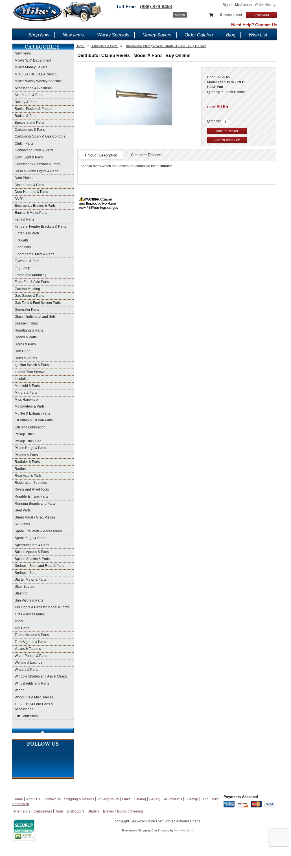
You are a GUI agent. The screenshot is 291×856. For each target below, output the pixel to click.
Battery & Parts (26, 102)
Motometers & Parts (30, 406)
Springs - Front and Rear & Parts (39, 566)
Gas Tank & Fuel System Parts (38, 303)
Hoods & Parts (26, 337)
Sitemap (191, 799)
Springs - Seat (25, 573)
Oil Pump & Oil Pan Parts (34, 420)
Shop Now (38, 34)
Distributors (75, 811)
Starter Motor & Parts (30, 579)
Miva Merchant (183, 830)
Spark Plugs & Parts (30, 538)
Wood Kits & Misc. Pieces (34, 697)
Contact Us (52, 799)
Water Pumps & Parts (31, 656)
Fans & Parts (24, 219)
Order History (265, 5)
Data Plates (23, 178)
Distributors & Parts (29, 185)
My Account (244, 5)
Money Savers (157, 34)
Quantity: (214, 121)
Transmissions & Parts (32, 635)
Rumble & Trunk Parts (31, 496)
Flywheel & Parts (27, 261)
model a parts (189, 821)
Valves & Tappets (28, 649)
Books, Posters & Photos (33, 109)
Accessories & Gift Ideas (33, 88)
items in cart (231, 15)
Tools (19, 621)
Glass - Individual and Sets (35, 317)
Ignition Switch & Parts (32, 365)
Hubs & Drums (26, 358)
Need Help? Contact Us (254, 24)
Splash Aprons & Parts (32, 552)
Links (126, 799)
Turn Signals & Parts (30, 642)
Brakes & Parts (26, 116)
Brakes (108, 811)
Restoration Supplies (31, 483)
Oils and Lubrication (30, 427)
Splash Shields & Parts (32, 559)
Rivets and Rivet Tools (32, 489)
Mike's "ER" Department (33, 60)
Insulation (22, 379)
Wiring (20, 690)
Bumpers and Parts (29, 123)
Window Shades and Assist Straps (41, 676)
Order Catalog (199, 34)
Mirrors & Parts (26, 393)
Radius (20, 469)
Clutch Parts (24, 143)
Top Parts (22, 628)
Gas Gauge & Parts (29, 296)
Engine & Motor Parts (31, 213)
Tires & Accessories (30, 614)
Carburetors (43, 811)
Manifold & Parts (27, 386)
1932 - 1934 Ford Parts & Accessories (34, 706)
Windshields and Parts (32, 683)
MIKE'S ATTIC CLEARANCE (36, 74)
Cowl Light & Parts (29, 157)
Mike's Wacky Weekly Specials (38, 81)
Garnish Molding (27, 289)
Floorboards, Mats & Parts (34, 254)
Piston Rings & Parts (30, 448)
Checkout (261, 15)
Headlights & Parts (29, 330)
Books (122, 811)
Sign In (228, 5)
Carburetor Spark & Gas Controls (40, 136)
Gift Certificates (26, 716)
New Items (73, 34)
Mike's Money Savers (31, 67)
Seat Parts (22, 510)
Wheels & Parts (26, 670)
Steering (21, 593)
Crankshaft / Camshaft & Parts (37, 164)
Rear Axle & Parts (28, 476)
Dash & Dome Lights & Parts (36, 171)
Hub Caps (22, 351)
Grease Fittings (26, 323)
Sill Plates (22, 524)
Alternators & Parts (29, 95)
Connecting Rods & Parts (34, 150)
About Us (33, 799)
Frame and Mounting (31, 275)
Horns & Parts (25, 344)
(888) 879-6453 (156, 6)
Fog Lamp (22, 268)
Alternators (22, 811)
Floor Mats (23, 247)
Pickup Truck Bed (28, 441)
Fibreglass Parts (27, 233)
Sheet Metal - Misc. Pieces (35, 517)
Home (18, 799)
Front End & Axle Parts (32, 282)
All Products (173, 799)
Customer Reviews (146, 155)
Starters (94, 811)
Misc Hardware (26, 400)
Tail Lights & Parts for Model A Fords (42, 607)
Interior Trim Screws (30, 372)
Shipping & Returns (79, 799)
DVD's (19, 199)
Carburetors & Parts (30, 130)
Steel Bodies (24, 587)
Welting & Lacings (28, 663)
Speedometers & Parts (32, 545)
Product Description (101, 155)
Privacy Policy (108, 799)
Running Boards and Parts (35, 504)
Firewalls (22, 240)
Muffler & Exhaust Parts (32, 413)
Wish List (258, 34)
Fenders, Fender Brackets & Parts (40, 226)
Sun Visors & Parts (29, 600)
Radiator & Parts (27, 462)
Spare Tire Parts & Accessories (38, 531)
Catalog (140, 799)
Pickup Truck (24, 434)
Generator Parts (27, 310)
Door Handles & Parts (31, 192)
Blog (230, 34)
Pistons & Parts (26, 455)
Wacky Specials (113, 34)
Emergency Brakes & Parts (35, 206)
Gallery (154, 799)
